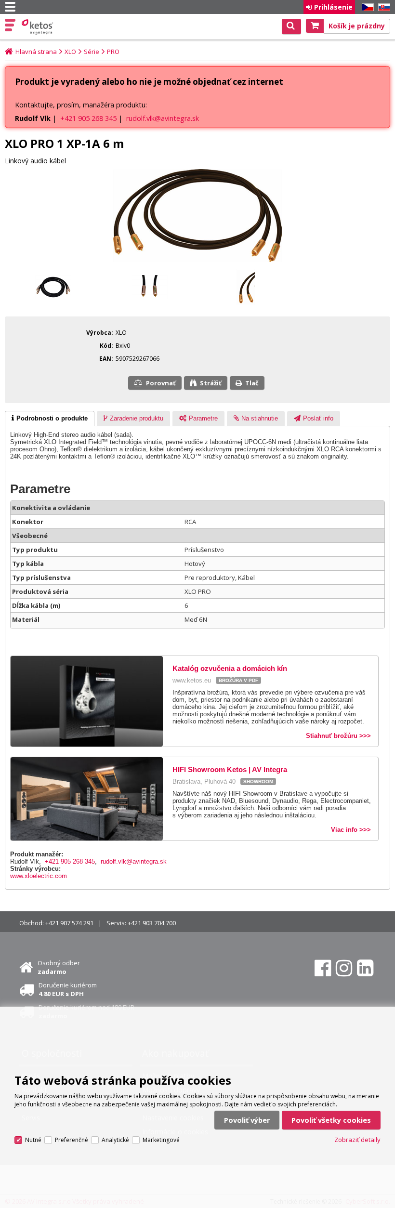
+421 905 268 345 (88, 118)
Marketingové (161, 1140)
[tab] (49, 418)
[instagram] (344, 968)
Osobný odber (59, 967)
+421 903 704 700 (152, 923)
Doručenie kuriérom (68, 989)
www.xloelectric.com (38, 876)
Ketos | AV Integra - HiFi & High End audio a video (38, 27)
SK (382, 7)
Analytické (115, 1140)
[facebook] (323, 968)
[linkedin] (365, 968)
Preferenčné (71, 1140)
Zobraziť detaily (357, 1139)
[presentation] (49, 418)
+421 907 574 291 (69, 923)
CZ (366, 7)
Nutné (33, 1140)
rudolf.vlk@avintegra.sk (162, 118)
